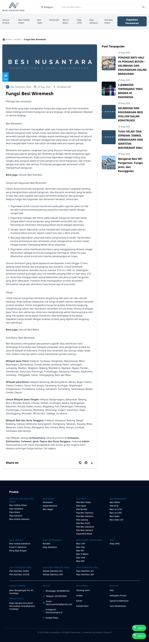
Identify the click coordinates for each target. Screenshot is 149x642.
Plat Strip (114, 505)
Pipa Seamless (16, 508)
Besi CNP (80, 543)
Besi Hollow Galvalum (19, 543)
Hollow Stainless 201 (53, 571)
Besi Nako (39, 21)
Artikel (18, 39)
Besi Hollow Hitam (24, 21)
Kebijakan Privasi (118, 595)
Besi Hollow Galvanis (19, 519)
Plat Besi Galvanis (84, 512)
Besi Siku (80, 547)
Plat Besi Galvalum (85, 526)
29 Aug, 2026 (44, 86)
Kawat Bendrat (50, 505)
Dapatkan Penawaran (132, 21)
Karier (79, 600)
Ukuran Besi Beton (29, 329)
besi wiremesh (23, 129)
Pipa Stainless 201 (85, 571)
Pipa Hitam (14, 512)
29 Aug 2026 (124, 52)
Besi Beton (115, 502)
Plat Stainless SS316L (19, 574)
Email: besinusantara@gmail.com (59, 603)
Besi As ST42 (116, 509)
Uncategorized (64, 86)
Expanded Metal (84, 533)
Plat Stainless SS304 (19, 571)
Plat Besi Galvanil (84, 530)
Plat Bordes (81, 509)
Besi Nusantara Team (20, 86)
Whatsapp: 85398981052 (58, 590)
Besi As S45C (116, 512)
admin (25, 308)
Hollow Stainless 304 (53, 574)
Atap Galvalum (50, 547)
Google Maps (52, 617)
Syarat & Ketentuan (119, 600)
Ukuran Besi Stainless (30, 174)
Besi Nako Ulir (116, 519)
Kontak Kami (82, 606)
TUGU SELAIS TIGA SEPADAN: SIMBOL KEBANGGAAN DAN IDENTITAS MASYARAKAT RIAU (130, 139)
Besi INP (80, 561)
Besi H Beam (66, 21)
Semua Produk (5, 21)
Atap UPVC (79, 21)
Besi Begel (48, 509)
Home (8, 39)
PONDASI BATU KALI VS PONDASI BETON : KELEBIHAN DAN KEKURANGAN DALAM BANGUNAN (132, 66)
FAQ (112, 590)
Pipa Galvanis (93, 21)
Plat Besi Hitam (108, 21)
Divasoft (107, 632)
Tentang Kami (83, 590)
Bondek (46, 543)
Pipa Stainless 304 (85, 574)
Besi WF (80, 550)
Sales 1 (141, 628)
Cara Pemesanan (118, 606)
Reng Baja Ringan (18, 550)
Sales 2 (141, 636)
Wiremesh (54, 19)
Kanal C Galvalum (17, 547)
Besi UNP (80, 557)
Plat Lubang (82, 519)
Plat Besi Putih (83, 523)
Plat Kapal (81, 505)
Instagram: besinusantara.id (54, 611)
